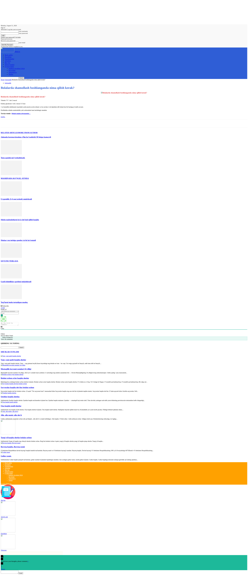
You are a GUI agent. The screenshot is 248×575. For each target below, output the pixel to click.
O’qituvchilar (9, 67)
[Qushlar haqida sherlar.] (8, 393)
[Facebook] (4, 123)
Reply (3, 569)
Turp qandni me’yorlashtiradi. (13, 158)
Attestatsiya (13, 72)
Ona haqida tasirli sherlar (11, 406)
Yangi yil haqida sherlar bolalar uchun (16, 438)
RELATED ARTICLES (9, 133)
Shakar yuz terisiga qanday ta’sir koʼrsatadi (18, 240)
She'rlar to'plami (10, 352)
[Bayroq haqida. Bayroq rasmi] (10, 443)
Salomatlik (8, 80)
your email (22, 42)
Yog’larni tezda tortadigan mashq (14, 302)
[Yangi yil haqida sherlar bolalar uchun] (8, 434)
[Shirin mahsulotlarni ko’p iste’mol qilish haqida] (11, 216)
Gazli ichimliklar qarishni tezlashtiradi (16, 282)
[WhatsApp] (25, 123)
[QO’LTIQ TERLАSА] (11, 257)
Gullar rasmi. (6, 456)
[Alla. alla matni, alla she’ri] (9, 411)
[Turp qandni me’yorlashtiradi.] (11, 154)
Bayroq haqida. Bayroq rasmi (13, 447)
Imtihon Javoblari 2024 (17, 68)
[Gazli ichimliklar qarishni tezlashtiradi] (11, 278)
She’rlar (7, 63)
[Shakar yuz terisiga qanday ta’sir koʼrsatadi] (11, 236)
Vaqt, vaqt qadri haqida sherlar (13, 360)
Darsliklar (8, 57)
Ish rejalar (12, 70)
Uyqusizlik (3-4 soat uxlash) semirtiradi (16, 199)
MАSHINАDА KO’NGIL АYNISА (15, 178)
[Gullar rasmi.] (5, 452)
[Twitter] (11, 123)
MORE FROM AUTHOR (28, 133)
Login (3, 308)
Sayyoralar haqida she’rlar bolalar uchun (17, 387)
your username (23, 31)
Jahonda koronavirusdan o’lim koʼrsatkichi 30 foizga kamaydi (26, 137)
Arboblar (8, 61)
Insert (20, 573)
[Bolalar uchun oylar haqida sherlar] (12, 374)
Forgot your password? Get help (11, 37)
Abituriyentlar (9, 65)
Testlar (11, 74)
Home (3, 80)
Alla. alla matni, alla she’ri (11, 415)
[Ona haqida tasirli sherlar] (9, 402)
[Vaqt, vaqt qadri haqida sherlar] (11, 356)
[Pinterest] (18, 123)
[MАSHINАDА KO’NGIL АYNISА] (11, 174)
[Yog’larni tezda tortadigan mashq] (11, 298)
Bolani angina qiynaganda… (21, 113)
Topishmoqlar (9, 59)
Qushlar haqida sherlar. (10, 397)
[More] (32, 123)
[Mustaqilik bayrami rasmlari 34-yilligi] (13, 365)
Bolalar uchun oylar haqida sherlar (15, 378)
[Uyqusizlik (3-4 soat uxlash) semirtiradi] (11, 195)
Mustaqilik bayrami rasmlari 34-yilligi (16, 369)
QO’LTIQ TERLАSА (9, 261)
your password (23, 33)
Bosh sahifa (9, 55)
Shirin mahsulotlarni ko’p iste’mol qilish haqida (20, 220)
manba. (3, 117)
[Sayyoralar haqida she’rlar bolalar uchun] (14, 383)
